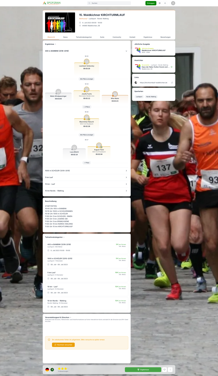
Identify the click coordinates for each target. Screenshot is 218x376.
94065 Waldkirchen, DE (91, 26)
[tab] (51, 37)
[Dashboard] (159, 3)
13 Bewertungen (63, 371)
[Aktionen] (170, 369)
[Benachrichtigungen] (165, 3)
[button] (86, 51)
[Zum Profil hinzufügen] (164, 369)
